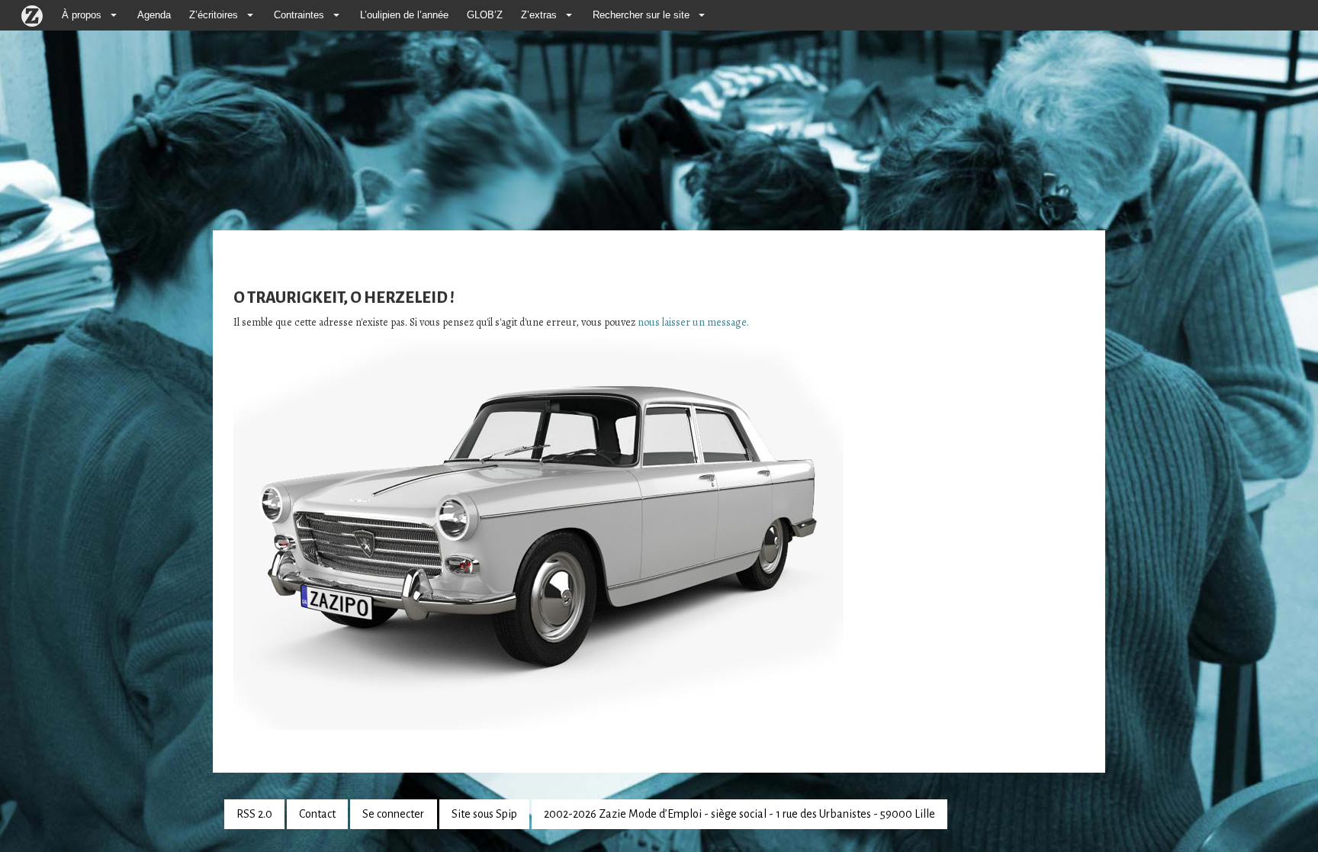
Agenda (154, 15)
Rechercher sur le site (641, 15)
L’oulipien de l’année (404, 15)
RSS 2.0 (254, 814)
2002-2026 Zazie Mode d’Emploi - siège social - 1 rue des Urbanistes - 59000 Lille (739, 814)
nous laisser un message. (693, 322)
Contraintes (299, 15)
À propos (81, 15)
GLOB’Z (485, 15)
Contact (317, 814)
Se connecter (393, 814)
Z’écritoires (213, 15)
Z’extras (539, 15)
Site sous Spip (484, 814)
